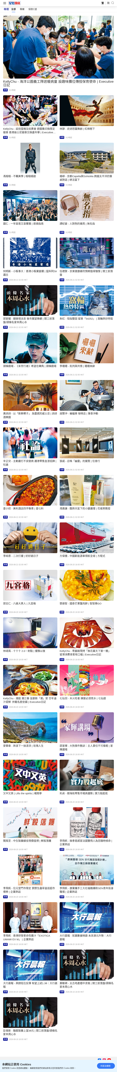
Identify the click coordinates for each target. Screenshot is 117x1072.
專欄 (22, 9)
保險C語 (32, 9)
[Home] (14, 3)
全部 (13, 9)
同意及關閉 (105, 1066)
